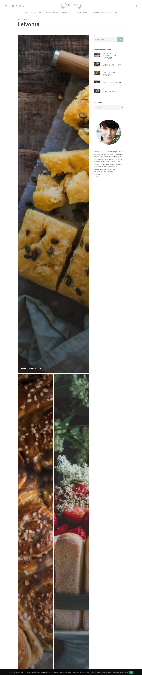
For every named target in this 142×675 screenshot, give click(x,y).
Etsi (95, 36)
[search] (136, 6)
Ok (131, 672)
